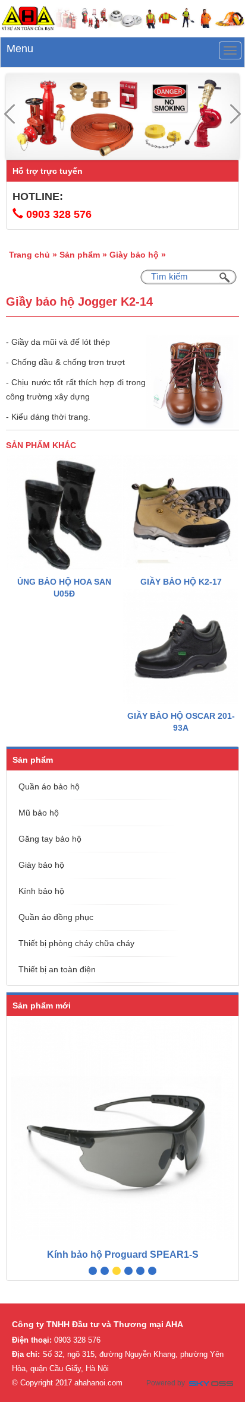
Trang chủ (29, 254)
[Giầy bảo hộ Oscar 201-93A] (180, 646)
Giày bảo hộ (134, 254)
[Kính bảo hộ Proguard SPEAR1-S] (122, 1129)
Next (235, 113)
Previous (9, 113)
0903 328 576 (59, 214)
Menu (20, 49)
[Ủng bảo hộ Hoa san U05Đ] (64, 512)
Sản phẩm (79, 254)
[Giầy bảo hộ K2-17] (180, 512)
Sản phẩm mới (41, 1005)
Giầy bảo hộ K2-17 (181, 581)
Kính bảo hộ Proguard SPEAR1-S (123, 1254)
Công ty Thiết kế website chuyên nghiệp (211, 1385)
